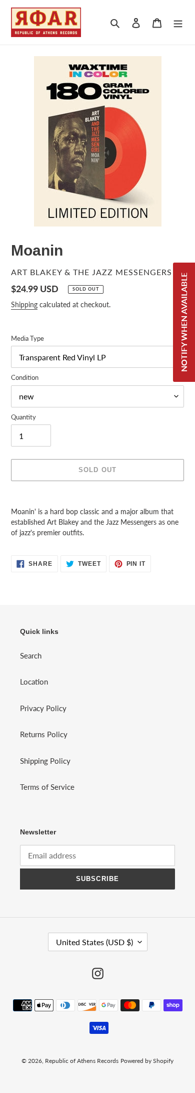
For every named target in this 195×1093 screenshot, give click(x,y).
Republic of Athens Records (81, 1060)
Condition (24, 377)
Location (34, 681)
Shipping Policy (45, 760)
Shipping (24, 304)
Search (31, 655)
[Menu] (178, 22)
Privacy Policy (43, 708)
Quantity (23, 417)
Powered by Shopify (147, 1060)
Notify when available (183, 322)
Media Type (27, 338)
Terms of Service (47, 786)
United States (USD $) (94, 942)
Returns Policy (44, 734)
